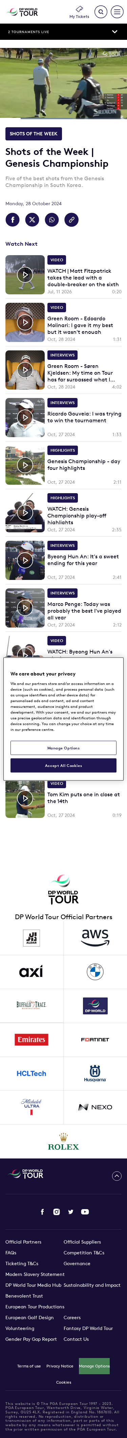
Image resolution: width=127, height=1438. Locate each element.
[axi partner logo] (32, 972)
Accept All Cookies (63, 765)
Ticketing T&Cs (21, 1263)
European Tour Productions (34, 1307)
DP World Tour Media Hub (33, 1285)
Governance (77, 1263)
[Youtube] (85, 1212)
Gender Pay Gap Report (31, 1339)
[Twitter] (71, 1212)
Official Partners (23, 1242)
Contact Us (76, 1339)
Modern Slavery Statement (35, 1274)
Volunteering (19, 1328)
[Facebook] (42, 1212)
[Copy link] (71, 220)
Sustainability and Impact (92, 1285)
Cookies (63, 1382)
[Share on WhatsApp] (52, 220)
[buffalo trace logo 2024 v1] (32, 1006)
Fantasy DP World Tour (88, 1328)
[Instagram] (56, 1212)
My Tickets (79, 16)
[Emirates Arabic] (32, 1040)
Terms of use (29, 1365)
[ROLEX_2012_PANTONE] (64, 1141)
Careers (72, 1317)
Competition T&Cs (84, 1253)
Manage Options (94, 1365)
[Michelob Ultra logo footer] (32, 1107)
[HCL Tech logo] (32, 1074)
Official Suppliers (82, 1242)
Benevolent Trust (24, 1296)
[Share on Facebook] (12, 220)
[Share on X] (32, 220)
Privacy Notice (59, 1365)
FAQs (10, 1253)
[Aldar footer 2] (32, 938)
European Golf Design (29, 1317)
